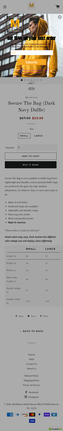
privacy (31, 88)
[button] (60, 17)
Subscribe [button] (31, 61)
